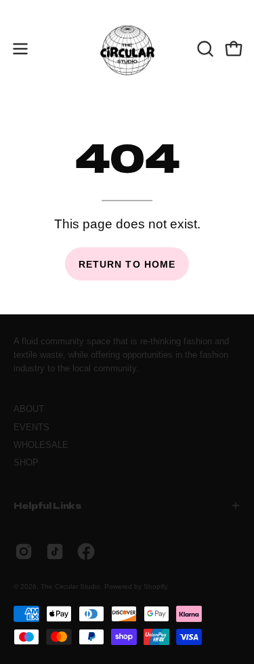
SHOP (26, 462)
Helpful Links (48, 505)
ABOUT (29, 409)
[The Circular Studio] (127, 48)
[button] (203, 48)
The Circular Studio (70, 586)
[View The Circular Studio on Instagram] (24, 551)
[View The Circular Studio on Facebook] (86, 551)
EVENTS (31, 427)
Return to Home (127, 264)
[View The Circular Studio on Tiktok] (55, 551)
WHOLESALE (41, 445)
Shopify (155, 586)
